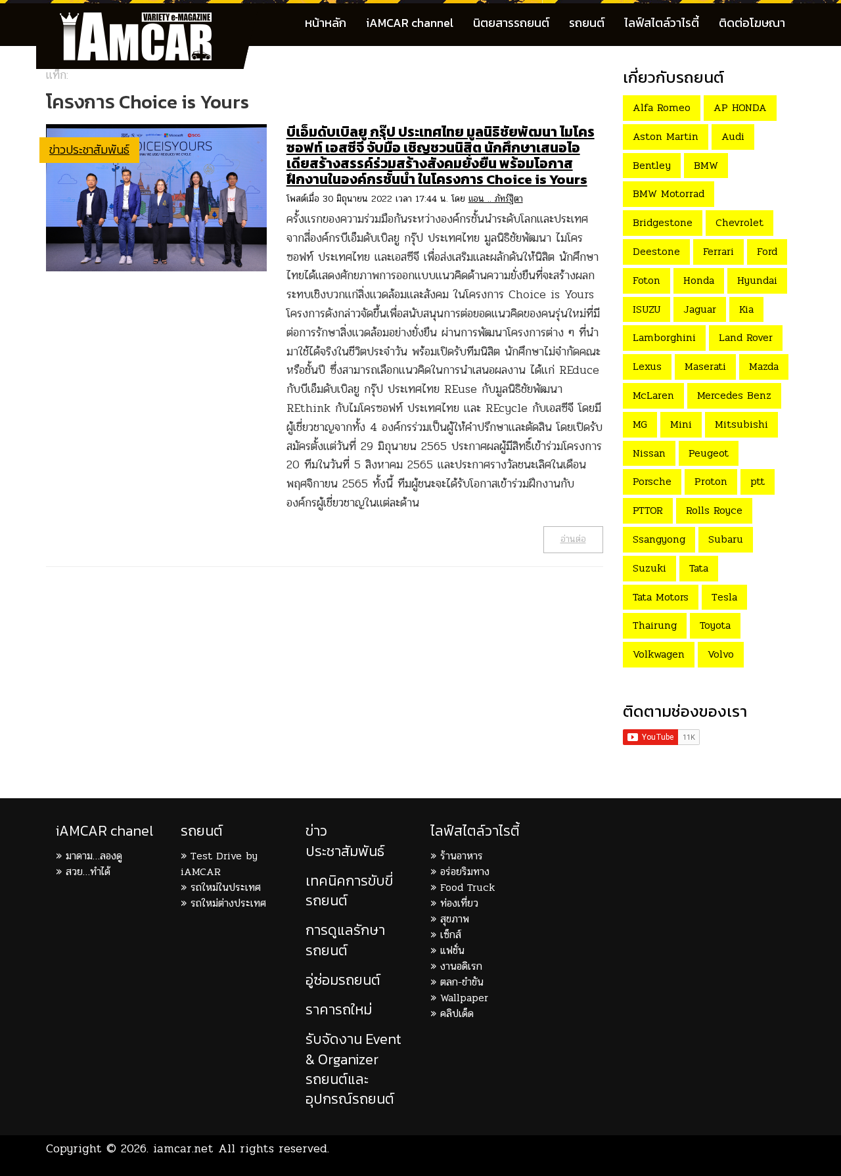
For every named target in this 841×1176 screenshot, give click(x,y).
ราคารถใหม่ (339, 1009)
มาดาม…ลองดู (94, 856)
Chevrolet (739, 222)
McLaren (653, 395)
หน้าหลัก (325, 23)
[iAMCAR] (148, 19)
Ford (767, 251)
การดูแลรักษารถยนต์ (345, 940)
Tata (698, 568)
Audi (732, 136)
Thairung (655, 625)
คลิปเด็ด (457, 1013)
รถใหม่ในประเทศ (226, 887)
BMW (706, 165)
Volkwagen (659, 654)
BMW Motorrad (668, 193)
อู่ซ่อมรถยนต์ (343, 980)
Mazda (764, 366)
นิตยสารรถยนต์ (511, 23)
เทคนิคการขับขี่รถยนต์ (349, 890)
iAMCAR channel (409, 23)
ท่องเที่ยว (459, 903)
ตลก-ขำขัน (462, 982)
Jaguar (699, 309)
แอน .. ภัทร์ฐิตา (495, 199)
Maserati (705, 366)
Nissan (649, 453)
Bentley (652, 165)
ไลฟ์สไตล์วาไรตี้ (661, 23)
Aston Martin (665, 136)
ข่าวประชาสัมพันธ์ (89, 149)
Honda (698, 280)
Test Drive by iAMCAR (219, 864)
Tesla (724, 597)
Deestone (656, 251)
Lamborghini (664, 337)
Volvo (721, 654)
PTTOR (648, 510)
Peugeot (709, 453)
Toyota (715, 625)
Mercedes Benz (734, 395)
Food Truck (467, 887)
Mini (681, 424)
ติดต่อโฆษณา (752, 23)
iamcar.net (183, 1148)
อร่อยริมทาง (464, 871)
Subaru (725, 539)
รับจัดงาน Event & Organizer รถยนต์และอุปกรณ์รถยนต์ (353, 1069)
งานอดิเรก (461, 966)
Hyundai (757, 280)
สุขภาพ (454, 919)
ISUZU (646, 309)
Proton (710, 481)
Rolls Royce (714, 510)
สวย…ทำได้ (88, 871)
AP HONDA (740, 107)
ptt (757, 481)
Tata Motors (661, 597)
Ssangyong (659, 539)
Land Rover (746, 337)
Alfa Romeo (662, 107)
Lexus (647, 366)
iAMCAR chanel (104, 831)
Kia (746, 309)
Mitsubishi (741, 424)
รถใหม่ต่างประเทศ (228, 903)
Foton (646, 280)
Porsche (652, 481)
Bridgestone (663, 222)
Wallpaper (464, 997)
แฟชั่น (452, 950)
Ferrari (718, 251)
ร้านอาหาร (461, 856)
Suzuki (649, 568)
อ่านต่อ (573, 539)
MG (640, 424)
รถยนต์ (586, 23)
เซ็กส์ (450, 934)
